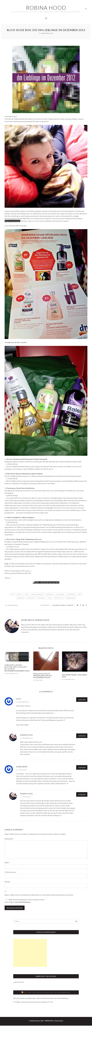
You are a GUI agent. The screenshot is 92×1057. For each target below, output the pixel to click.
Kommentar (9, 839)
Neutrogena (41, 598)
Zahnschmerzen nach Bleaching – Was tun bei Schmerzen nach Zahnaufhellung (40, 998)
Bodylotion (49, 594)
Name (7, 862)
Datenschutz (58, 1021)
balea (26, 594)
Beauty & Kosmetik (37, 594)
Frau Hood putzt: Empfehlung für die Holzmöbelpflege (42, 675)
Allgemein (56, 605)
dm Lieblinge (60, 594)
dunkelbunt (22, 767)
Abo (12, 594)
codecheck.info (18, 982)
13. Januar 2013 (21, 769)
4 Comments (44, 605)
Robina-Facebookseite (12, 221)
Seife (49, 598)
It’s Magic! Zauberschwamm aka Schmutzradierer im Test (33, 1002)
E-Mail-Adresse (11, 872)
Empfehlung (71, 594)
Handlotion (20, 598)
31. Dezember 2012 (22, 702)
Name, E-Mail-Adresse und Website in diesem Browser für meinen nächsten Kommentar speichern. (39, 895)
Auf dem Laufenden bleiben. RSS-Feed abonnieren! (47, 992)
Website (7, 882)
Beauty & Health (67, 605)
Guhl (79, 594)
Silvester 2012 (58, 598)
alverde (19, 594)
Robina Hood (13, 605)
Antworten (81, 699)
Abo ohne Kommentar (22, 902)
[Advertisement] (30, 953)
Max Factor (31, 598)
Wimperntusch (70, 598)
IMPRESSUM (48, 1021)
